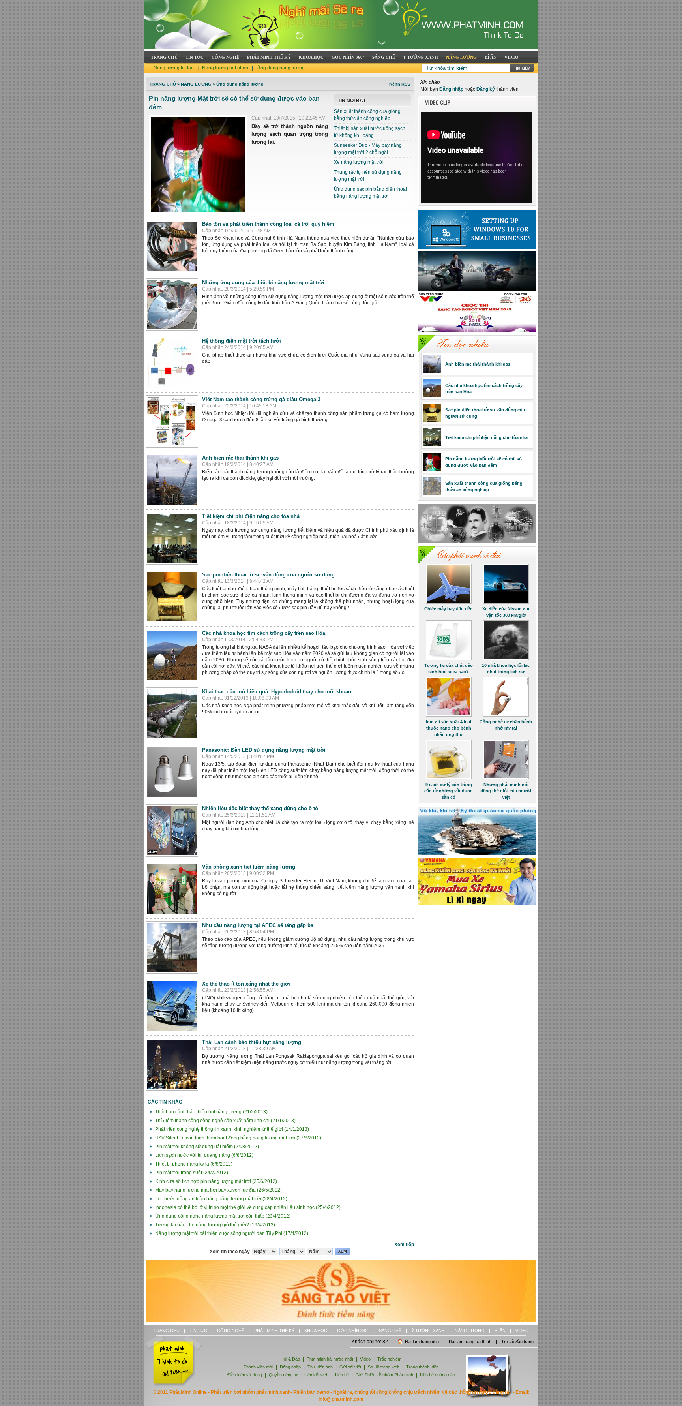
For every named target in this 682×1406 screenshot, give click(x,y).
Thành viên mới (258, 1367)
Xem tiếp (404, 1244)
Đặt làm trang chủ (422, 1341)
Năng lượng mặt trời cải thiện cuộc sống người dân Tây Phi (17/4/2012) (231, 1233)
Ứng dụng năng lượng (281, 68)
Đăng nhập (451, 89)
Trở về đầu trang (517, 1341)
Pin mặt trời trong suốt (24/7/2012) (191, 1172)
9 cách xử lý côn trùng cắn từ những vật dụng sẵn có (448, 791)
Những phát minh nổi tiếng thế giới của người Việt (505, 791)
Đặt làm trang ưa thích (470, 1341)
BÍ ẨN (491, 57)
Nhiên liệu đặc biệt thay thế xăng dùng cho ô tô (260, 808)
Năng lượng (196, 84)
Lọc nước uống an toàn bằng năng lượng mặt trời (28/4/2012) (220, 1198)
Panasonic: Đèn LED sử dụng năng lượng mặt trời (264, 750)
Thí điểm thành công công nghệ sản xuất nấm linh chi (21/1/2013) (225, 1120)
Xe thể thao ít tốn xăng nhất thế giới (246, 984)
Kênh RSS (399, 84)
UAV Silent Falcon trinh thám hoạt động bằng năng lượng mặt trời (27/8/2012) (237, 1138)
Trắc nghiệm (389, 1359)
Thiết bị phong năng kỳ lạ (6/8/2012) (193, 1164)
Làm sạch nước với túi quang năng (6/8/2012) (203, 1155)
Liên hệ (342, 1374)
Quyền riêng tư (283, 1374)
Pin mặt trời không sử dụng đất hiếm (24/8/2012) (206, 1146)
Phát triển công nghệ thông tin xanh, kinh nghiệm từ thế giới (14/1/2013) (231, 1129)
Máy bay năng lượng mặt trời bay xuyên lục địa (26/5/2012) (218, 1190)
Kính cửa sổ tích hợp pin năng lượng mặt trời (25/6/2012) (215, 1181)
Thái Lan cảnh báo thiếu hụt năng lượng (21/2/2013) (211, 1112)
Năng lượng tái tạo (174, 68)
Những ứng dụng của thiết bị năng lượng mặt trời (263, 282)
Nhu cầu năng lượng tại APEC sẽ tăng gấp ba (257, 925)
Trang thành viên (422, 1367)
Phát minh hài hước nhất (330, 1359)
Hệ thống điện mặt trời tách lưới (241, 341)
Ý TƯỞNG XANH (420, 57)
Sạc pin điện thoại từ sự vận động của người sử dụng (268, 575)
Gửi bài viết (350, 1367)
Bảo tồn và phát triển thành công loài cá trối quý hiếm (268, 224)
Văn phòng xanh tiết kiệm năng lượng (248, 867)
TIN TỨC (194, 57)
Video (365, 1359)
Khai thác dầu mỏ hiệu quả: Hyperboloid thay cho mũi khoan (276, 692)
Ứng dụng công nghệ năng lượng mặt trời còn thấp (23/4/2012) (222, 1216)
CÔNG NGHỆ (225, 57)
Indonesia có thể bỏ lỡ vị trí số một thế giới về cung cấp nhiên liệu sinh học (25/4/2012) (247, 1207)
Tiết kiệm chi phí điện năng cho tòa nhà (251, 516)
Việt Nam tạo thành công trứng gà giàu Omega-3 (261, 399)
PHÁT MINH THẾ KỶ (269, 57)
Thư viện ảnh (320, 1367)
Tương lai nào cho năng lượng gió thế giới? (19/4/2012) (214, 1225)
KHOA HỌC (311, 57)
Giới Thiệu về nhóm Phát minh (384, 1374)
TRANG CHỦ (164, 57)
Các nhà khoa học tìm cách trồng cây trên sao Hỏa (263, 633)
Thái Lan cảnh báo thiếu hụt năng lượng (251, 1042)
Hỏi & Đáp (290, 1359)
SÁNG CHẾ (383, 57)
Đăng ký (485, 89)
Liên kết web (316, 1374)
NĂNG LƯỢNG (461, 57)
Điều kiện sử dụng (244, 1374)
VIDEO (511, 57)
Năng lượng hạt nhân (225, 68)
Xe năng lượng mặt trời (359, 162)
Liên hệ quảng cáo (437, 1374)
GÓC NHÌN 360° (348, 57)
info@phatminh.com (341, 1399)
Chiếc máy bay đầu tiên (448, 608)
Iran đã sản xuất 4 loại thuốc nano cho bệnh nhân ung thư (448, 728)
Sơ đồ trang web (383, 1367)
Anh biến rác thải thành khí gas (240, 458)
